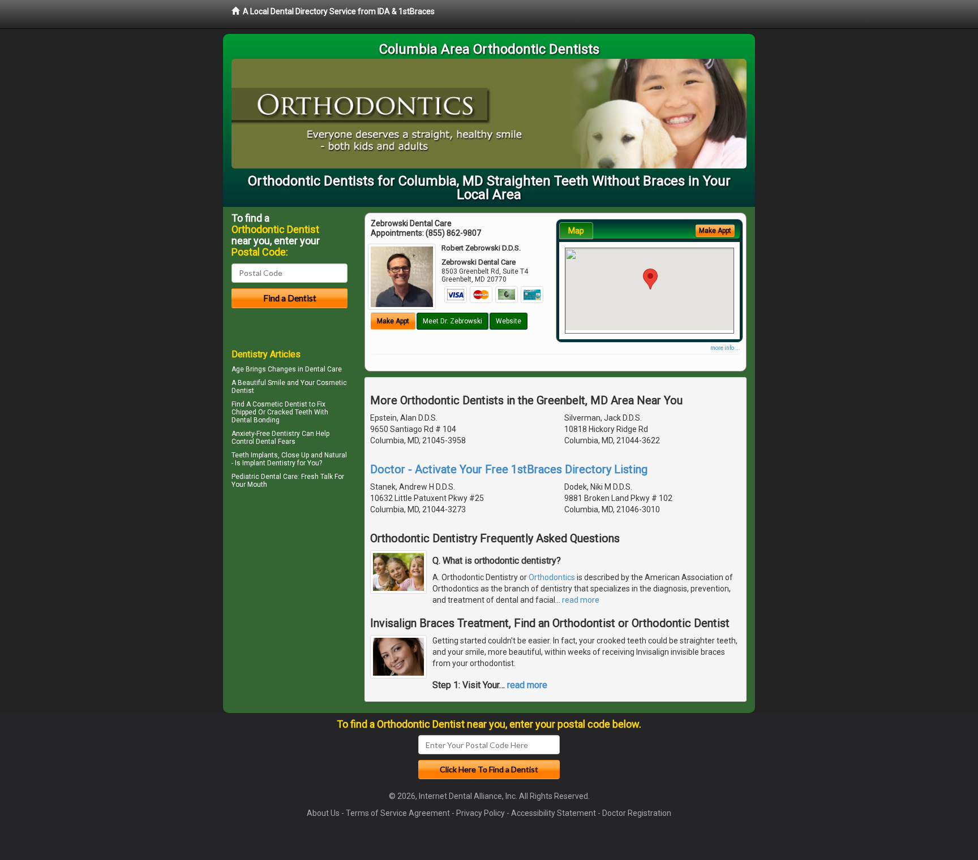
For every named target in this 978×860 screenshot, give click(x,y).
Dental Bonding (255, 420)
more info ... (725, 348)
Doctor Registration (636, 813)
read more (580, 599)
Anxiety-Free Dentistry (265, 434)
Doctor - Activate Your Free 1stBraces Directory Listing (508, 469)
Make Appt (393, 321)
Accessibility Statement (553, 813)
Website (508, 321)
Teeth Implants (254, 455)
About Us (323, 813)
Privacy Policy (480, 813)
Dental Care (323, 369)
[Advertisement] (289, 590)
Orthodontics (552, 577)
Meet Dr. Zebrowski (452, 321)
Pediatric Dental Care (264, 477)
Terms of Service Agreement (398, 813)
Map (576, 230)
